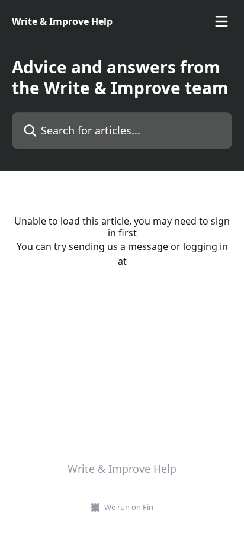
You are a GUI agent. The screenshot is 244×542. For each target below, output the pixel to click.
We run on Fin (128, 507)
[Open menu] (221, 21)
